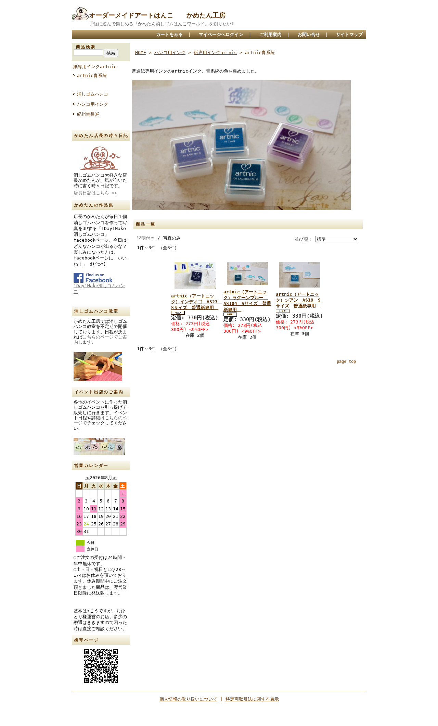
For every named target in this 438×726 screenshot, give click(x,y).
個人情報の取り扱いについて (188, 699)
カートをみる (169, 34)
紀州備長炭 (88, 114)
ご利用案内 (270, 34)
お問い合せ (309, 34)
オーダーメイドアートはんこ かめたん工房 (157, 15)
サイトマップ (349, 34)
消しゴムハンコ (92, 94)
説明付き (146, 238)
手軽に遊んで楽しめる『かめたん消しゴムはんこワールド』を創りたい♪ (161, 23)
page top (346, 361)
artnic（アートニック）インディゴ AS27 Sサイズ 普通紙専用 (196, 301)
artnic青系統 (92, 75)
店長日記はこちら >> (95, 192)
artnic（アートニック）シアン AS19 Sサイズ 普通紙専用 (298, 300)
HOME (140, 52)
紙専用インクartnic (94, 66)
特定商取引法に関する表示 (252, 699)
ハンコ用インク (92, 104)
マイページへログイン (221, 34)
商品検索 (86, 46)
